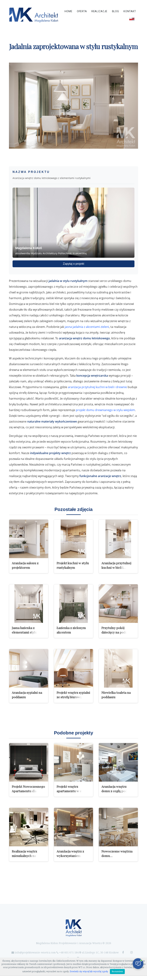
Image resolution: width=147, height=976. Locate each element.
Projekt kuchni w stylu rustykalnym (73, 565)
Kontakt (130, 11)
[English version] (132, 19)
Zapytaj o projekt (73, 263)
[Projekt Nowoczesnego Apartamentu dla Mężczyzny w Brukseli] (28, 762)
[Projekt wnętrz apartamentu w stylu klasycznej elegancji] (73, 762)
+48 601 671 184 (69, 952)
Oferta (82, 11)
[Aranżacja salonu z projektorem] (28, 539)
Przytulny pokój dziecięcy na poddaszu (117, 630)
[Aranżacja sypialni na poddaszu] (28, 668)
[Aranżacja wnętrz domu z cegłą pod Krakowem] (118, 762)
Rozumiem (117, 971)
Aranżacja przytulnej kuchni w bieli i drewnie (116, 567)
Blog (115, 11)
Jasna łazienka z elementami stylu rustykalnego (24, 632)
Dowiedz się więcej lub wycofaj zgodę (89, 971)
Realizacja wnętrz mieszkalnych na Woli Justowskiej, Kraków (27, 855)
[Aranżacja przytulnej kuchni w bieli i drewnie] (118, 539)
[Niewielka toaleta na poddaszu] (118, 668)
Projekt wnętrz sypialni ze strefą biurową (73, 694)
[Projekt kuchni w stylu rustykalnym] (73, 539)
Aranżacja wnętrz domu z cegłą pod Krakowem (114, 790)
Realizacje (99, 11)
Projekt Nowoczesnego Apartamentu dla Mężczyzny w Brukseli (28, 790)
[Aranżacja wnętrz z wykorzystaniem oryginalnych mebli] (73, 827)
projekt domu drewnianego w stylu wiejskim (105, 410)
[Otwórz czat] (138, 963)
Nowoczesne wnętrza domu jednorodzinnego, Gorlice (116, 857)
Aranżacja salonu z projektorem (25, 565)
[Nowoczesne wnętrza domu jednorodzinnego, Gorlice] (118, 827)
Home (68, 11)
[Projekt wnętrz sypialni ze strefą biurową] (73, 668)
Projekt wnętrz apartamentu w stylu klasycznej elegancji (72, 790)
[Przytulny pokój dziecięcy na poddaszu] (118, 603)
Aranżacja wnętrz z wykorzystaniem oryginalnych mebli (71, 855)
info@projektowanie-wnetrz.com (35, 952)
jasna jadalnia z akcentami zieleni (87, 327)
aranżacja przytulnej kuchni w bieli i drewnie (97, 387)
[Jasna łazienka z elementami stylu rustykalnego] (28, 603)
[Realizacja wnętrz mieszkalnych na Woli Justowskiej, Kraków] (28, 827)
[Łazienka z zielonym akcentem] (73, 603)
